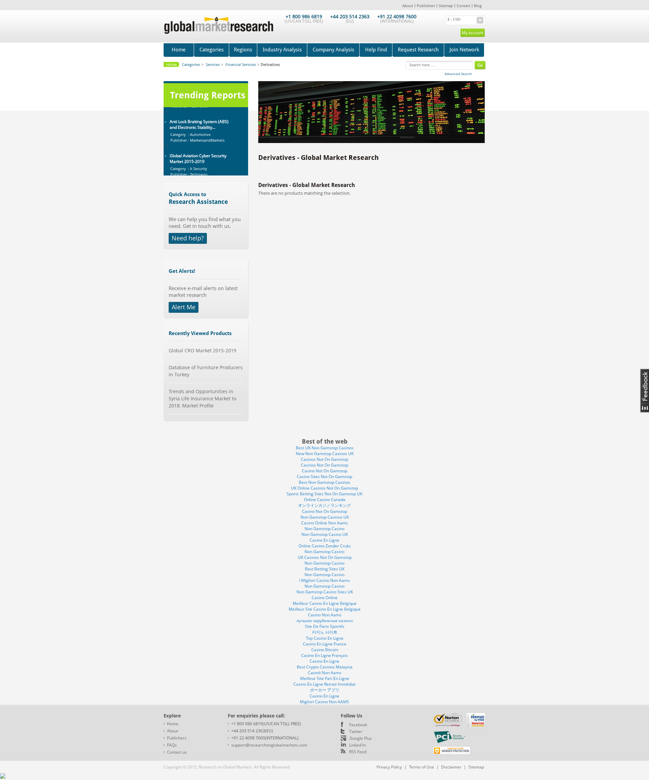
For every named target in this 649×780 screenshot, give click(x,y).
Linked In (357, 745)
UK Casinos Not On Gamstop (325, 557)
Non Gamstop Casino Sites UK (324, 592)
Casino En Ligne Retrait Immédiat (324, 684)
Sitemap (446, 5)
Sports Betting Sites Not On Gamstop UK (324, 494)
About (407, 5)
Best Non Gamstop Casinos (324, 482)
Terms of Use (421, 767)
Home (179, 50)
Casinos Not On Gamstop (324, 459)
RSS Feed (357, 752)
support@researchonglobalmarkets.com (269, 745)
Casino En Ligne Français (324, 655)
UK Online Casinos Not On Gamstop (324, 488)
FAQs (172, 745)
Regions (243, 50)
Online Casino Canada (324, 499)
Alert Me (183, 307)
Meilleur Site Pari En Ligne (324, 678)
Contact (463, 5)
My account (472, 33)
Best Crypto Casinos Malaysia (325, 667)
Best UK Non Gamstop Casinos (325, 448)
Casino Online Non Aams (324, 523)
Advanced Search (458, 73)
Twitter (355, 731)
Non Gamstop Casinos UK (325, 517)
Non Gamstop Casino (324, 528)
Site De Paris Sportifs (324, 626)
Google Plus (361, 738)
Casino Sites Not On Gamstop (324, 476)
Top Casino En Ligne (324, 638)
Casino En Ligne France (324, 644)
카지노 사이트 (324, 632)
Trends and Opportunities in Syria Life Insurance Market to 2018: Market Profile (202, 398)
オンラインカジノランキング (324, 505)
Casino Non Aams (324, 615)
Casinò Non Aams (324, 673)
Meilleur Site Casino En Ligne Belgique (325, 609)
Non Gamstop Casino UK (325, 534)
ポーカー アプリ (324, 690)
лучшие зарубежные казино (324, 620)
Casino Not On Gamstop (324, 471)
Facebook (358, 725)
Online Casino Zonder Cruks (324, 546)
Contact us (177, 752)
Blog (478, 5)
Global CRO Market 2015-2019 (202, 350)
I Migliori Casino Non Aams (324, 580)
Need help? (188, 238)
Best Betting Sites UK (324, 569)
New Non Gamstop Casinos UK (325, 453)
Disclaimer (451, 767)
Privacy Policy (389, 767)
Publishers (426, 5)
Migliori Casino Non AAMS (324, 702)
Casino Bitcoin (324, 650)
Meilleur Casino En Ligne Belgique (325, 603)
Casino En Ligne (324, 540)
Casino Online (325, 597)
